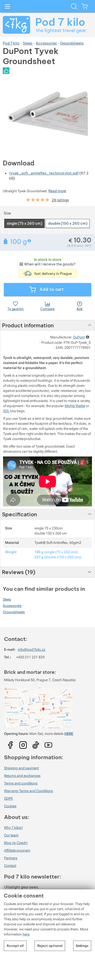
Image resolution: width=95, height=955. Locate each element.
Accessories (12, 606)
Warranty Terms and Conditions (28, 791)
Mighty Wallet (75, 406)
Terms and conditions (20, 783)
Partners (10, 858)
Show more (29, 240)
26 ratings (60, 200)
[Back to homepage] (47, 24)
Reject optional (50, 946)
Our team (11, 835)
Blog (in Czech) (16, 843)
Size (7, 213)
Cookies (10, 806)
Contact (10, 866)
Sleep (7, 599)
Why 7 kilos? (13, 828)
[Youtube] (10, 743)
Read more (57, 191)
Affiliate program (17, 850)
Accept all (15, 946)
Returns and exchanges (22, 776)
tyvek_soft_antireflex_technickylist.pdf (44, 173)
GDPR (8, 798)
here (26, 934)
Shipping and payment (21, 768)
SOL (6, 411)
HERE (68, 734)
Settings (82, 946)
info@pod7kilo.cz (31, 649)
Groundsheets (14, 612)
